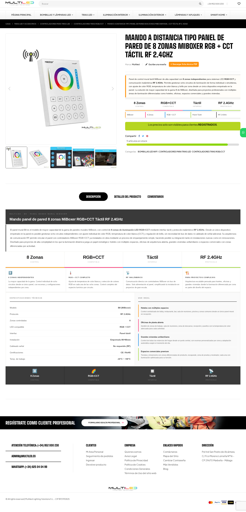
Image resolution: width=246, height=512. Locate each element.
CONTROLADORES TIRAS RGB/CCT (208, 151)
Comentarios (155, 196)
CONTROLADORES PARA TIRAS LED (174, 151)
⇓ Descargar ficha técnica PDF (183, 64)
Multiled (136, 64)
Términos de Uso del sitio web (140, 473)
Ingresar (90, 460)
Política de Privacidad (136, 460)
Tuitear (143, 136)
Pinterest (147, 136)
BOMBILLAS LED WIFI (148, 151)
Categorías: (130, 151)
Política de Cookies (135, 464)
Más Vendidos (170, 464)
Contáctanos (170, 451)
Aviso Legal (131, 456)
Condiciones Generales (137, 468)
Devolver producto (96, 464)
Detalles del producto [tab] (127, 196)
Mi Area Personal (94, 451)
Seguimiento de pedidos (99, 456)
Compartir (139, 136)
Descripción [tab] (93, 196)
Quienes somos (133, 451)
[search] (200, 4)
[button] (214, 3)
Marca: (128, 64)
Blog (165, 468)
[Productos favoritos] (239, 3)
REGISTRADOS (207, 124)
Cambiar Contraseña (174, 460)
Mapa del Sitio (170, 456)
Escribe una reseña (155, 64)
